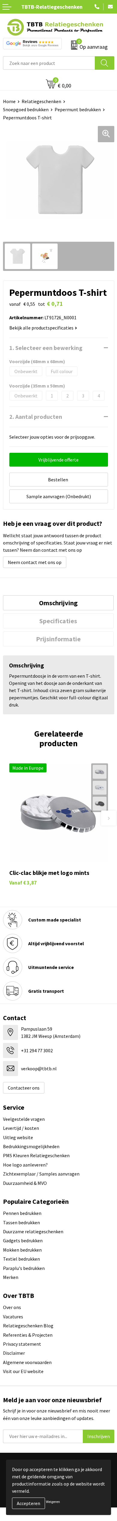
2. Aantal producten (35, 416)
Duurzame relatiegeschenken (33, 1231)
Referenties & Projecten (27, 1335)
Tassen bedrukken (21, 1222)
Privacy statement (22, 1344)
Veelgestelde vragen (24, 1119)
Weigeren (53, 1501)
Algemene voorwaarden (27, 1362)
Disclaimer (14, 1353)
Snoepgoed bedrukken (26, 109)
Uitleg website (18, 1137)
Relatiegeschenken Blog (28, 1326)
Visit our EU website (23, 1371)
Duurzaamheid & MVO (25, 1183)
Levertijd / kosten (21, 1128)
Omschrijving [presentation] (58, 603)
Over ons (12, 1307)
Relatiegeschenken (41, 101)
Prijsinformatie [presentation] (58, 639)
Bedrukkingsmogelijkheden (31, 1146)
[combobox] (49, 63)
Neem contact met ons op (35, 562)
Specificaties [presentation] (58, 621)
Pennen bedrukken (22, 1213)
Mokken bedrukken (22, 1250)
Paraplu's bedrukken (24, 1268)
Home (9, 101)
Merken (10, 1277)
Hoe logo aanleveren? (25, 1165)
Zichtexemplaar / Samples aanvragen (41, 1174)
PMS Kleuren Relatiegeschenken (36, 1155)
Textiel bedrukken (21, 1259)
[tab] (58, 602)
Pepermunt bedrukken (78, 109)
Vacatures (13, 1317)
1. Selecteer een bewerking (45, 347)
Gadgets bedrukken (23, 1240)
